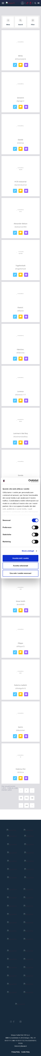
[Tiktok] (23, 1021)
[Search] (35, 3)
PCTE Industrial (20, 182)
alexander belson (20, 224)
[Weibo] (30, 1021)
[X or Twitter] (17, 1021)
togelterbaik (20, 266)
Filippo (20, 643)
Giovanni (20, 98)
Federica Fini (20, 769)
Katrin (20, 727)
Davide (20, 140)
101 (21, 798)
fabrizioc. (20, 349)
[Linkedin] (20, 1021)
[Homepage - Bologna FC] (12, 3)
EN (38, 3)
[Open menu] (3, 3)
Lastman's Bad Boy (20, 433)
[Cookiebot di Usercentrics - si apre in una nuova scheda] (28, 480)
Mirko (20, 56)
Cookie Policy (25, 1052)
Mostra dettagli (28, 551)
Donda (20, 475)
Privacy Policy (16, 1052)
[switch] (35, 527)
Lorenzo (20, 391)
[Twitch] (26, 1021)
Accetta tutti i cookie (20, 558)
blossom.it (24, 1046)
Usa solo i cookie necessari (20, 573)
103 (32, 798)
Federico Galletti (20, 685)
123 (27, 805)
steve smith (20, 601)
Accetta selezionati (20, 566)
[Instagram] (11, 1021)
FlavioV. (20, 308)
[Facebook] (13, 1021)
